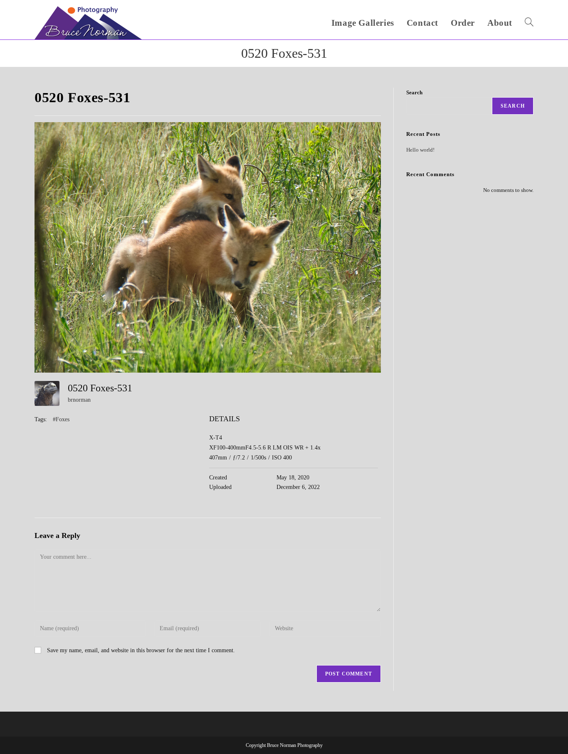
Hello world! (420, 150)
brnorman (79, 400)
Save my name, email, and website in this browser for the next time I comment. (141, 650)
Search (414, 92)
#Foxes (61, 419)
